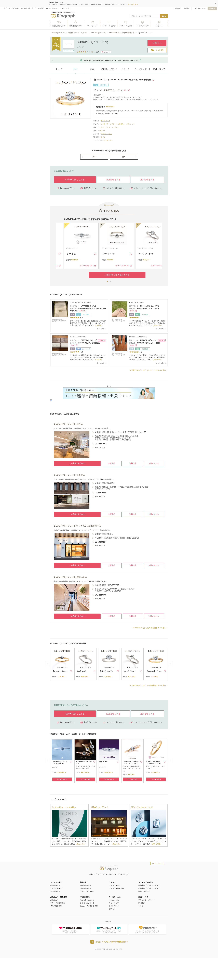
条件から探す (55, 885)
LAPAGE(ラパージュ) (88, 306)
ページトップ (158, 863)
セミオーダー (108, 140)
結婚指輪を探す (85, 888)
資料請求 (132, 463)
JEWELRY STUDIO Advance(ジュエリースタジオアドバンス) (132, 769)
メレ (133, 124)
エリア (142, 26)
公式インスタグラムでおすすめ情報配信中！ (111, 942)
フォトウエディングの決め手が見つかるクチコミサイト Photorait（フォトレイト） (147, 931)
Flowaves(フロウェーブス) (149, 306)
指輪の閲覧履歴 (56, 906)
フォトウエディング (199, 8)
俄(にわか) (102, 767)
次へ (124, 157)
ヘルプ (140, 906)
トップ (59, 69)
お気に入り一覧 (28, 8)
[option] (62, 664)
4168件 (96, 52)
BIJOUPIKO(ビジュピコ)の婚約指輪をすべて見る (148, 685)
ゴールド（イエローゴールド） (108, 127)
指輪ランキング (144, 891)
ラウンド (102, 130)
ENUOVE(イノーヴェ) (113, 90)
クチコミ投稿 (53, 8)
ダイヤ (103, 137)
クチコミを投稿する (116, 888)
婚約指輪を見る (147, 179)
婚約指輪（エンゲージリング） (78, 33)
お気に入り (54, 900)
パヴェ (128, 124)
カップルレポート (142, 69)
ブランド (125, 26)
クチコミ (109, 26)
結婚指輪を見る (113, 179)
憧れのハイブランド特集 (89, 906)
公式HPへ (157, 43)
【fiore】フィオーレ (138, 254)
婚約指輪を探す (85, 885)
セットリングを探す (87, 891)
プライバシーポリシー (146, 900)
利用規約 (141, 903)
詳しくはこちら (133, 4)
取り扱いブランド (109, 69)
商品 (75, 69)
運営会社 (112, 909)
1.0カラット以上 (106, 134)
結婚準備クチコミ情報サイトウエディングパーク (70, 931)
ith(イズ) (55, 767)
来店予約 (111, 463)
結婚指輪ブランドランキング (149, 888)
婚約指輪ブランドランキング (149, 885)
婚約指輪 (75, 26)
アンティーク (105, 121)
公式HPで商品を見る (78, 266)
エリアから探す (56, 888)
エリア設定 (65, 8)
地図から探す (55, 891)
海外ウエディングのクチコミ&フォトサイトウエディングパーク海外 (109, 931)
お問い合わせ (154, 463)
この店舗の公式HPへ (77, 463)
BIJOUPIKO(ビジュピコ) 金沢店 (148, 309)
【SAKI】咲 (62, 254)
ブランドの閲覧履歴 (57, 903)
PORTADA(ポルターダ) (102, 248)
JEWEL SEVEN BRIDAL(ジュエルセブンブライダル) (85, 767)
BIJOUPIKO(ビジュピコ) (98, 33)
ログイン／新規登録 (12, 8)
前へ (94, 157)
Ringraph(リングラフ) (58, 33)
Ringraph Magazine (87, 900)
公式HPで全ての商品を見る (109, 275)
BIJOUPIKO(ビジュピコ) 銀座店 (89, 343)
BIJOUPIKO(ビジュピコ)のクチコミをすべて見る (148, 370)
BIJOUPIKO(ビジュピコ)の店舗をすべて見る (149, 628)
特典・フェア (159, 69)
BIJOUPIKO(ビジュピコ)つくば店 (148, 343)
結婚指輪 (212, 8)
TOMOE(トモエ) (63, 248)
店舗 (92, 69)
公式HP (126, 90)
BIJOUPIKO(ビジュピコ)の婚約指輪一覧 (122, 33)
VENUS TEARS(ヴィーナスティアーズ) (155, 767)
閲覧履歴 (41, 8)
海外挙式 (187, 8)
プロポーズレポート (87, 903)
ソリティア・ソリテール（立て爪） (113, 124)
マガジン (159, 26)
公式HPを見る (62, 779)
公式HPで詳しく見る (74, 179)
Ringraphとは (114, 900)
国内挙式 (177, 8)
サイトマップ (114, 903)
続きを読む (98, 325)
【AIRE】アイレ (100, 254)
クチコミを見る (114, 885)
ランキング (92, 26)
